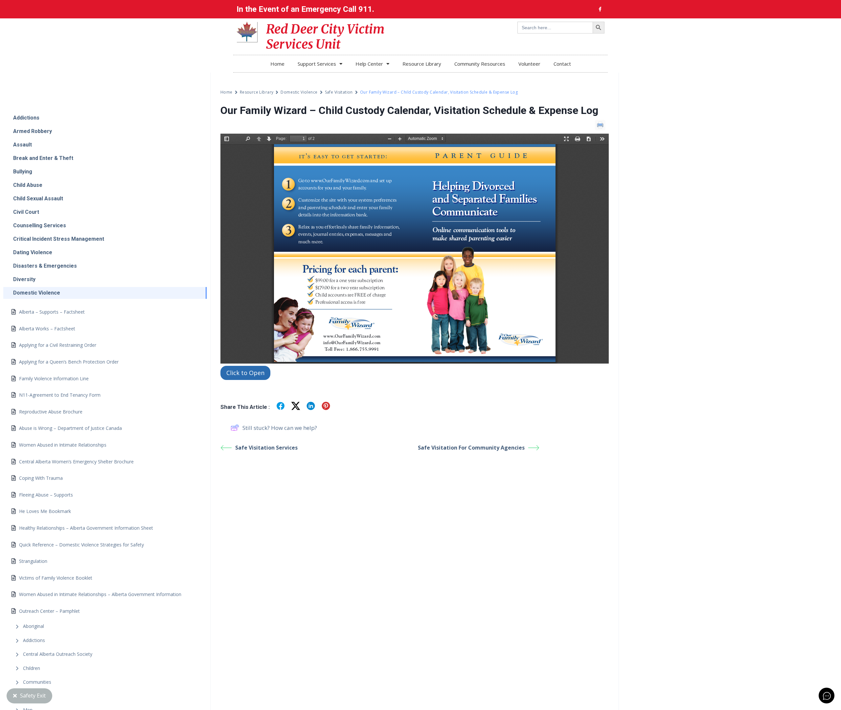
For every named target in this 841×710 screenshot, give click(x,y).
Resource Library (421, 63)
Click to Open (245, 373)
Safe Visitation (339, 92)
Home (277, 63)
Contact (562, 63)
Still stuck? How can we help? (279, 428)
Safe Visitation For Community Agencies (471, 447)
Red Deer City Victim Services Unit (325, 36)
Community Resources (479, 63)
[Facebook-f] (599, 9)
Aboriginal (33, 626)
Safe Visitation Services (266, 447)
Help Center (369, 63)
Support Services (317, 63)
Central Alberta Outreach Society (57, 654)
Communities (37, 682)
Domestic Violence (299, 92)
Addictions (34, 640)
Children (31, 668)
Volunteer (529, 63)
